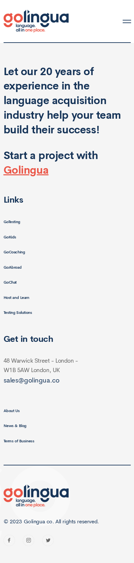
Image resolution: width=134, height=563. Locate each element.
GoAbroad (13, 267)
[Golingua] (36, 21)
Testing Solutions (18, 312)
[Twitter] (48, 540)
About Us (12, 410)
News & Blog (15, 425)
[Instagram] (28, 540)
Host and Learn (16, 297)
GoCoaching (14, 252)
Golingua (26, 170)
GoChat (10, 282)
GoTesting (12, 221)
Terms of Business (19, 441)
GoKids (10, 237)
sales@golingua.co (32, 380)
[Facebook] (9, 540)
